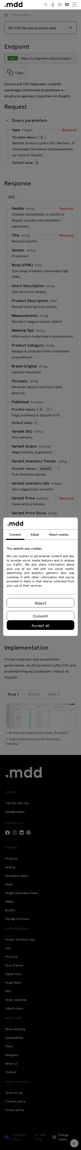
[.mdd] (13, 4)
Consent (40, 615)
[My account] (52, 4)
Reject (40, 603)
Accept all (40, 625)
